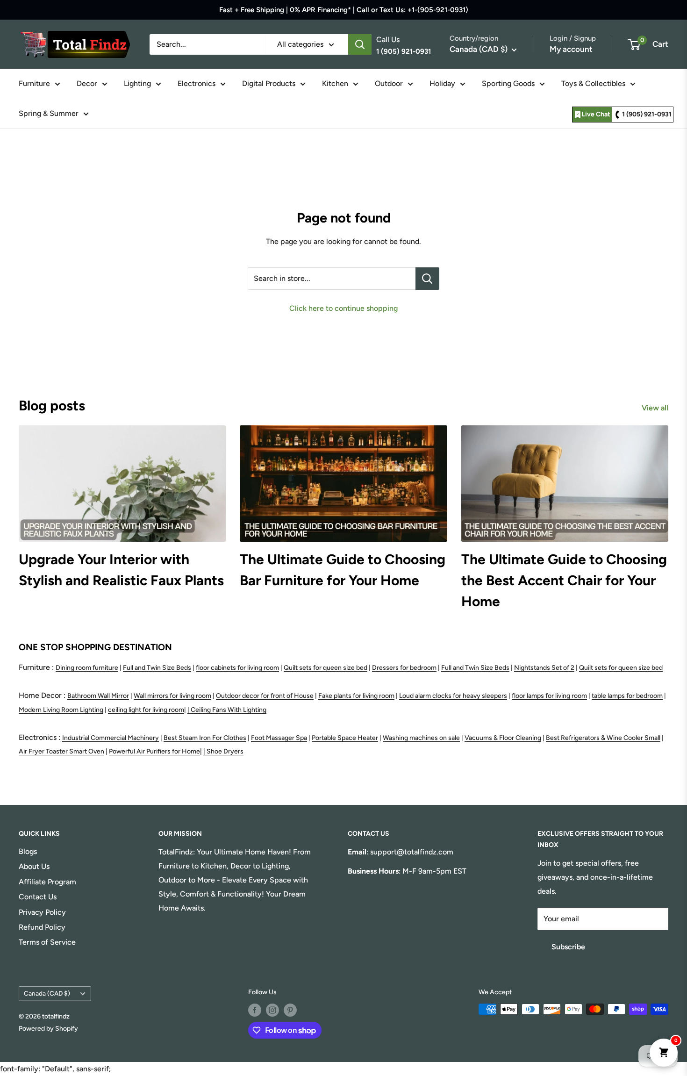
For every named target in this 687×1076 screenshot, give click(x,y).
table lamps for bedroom (627, 696)
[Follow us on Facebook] (254, 1010)
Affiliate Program (47, 881)
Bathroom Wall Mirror (98, 696)
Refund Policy (42, 927)
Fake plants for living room (356, 696)
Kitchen (335, 83)
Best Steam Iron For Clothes (205, 738)
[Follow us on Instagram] (272, 1010)
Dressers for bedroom (404, 668)
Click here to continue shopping (343, 308)
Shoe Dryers (225, 751)
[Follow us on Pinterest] (290, 1010)
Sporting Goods (508, 83)
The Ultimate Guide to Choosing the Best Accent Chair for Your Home (564, 580)
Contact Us (38, 896)
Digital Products (268, 83)
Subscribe (568, 946)
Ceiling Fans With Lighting (228, 710)
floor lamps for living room (549, 696)
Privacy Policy (42, 912)
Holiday (442, 83)
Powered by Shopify (48, 1029)
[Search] (360, 44)
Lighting (137, 83)
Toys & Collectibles (593, 83)
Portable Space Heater (345, 738)
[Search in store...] (427, 278)
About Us (34, 866)
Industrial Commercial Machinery (110, 738)
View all (656, 407)
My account (571, 49)
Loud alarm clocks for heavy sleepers (453, 696)
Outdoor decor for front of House (265, 696)
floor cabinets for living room (237, 668)
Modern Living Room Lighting (61, 710)
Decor (87, 83)
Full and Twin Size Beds (157, 668)
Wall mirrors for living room (172, 696)
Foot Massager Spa (279, 738)
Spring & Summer (49, 113)
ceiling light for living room (146, 710)
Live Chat (595, 114)
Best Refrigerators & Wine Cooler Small (603, 738)
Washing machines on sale (421, 738)
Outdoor (389, 83)
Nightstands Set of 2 (544, 668)
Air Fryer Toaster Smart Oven (61, 751)
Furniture (34, 83)
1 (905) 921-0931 (647, 114)
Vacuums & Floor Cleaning (503, 738)
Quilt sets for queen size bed (325, 668)
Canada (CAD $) (47, 993)
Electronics (196, 83)
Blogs (28, 851)
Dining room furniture (87, 668)
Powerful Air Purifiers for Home (154, 751)
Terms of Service (47, 942)
